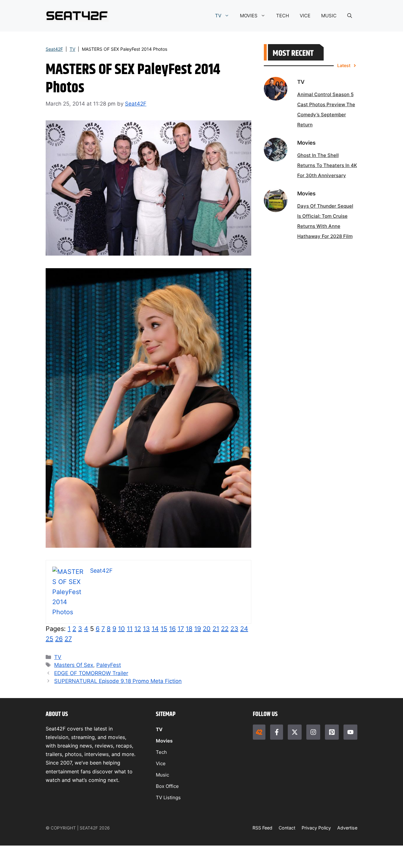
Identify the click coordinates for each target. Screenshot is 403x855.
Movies (164, 741)
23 (234, 629)
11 (130, 629)
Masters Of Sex (73, 665)
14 (155, 629)
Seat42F (54, 49)
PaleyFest (108, 665)
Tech (161, 752)
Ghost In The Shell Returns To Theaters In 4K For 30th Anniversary (327, 165)
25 (49, 639)
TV (218, 16)
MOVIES (249, 16)
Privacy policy (316, 827)
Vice (161, 763)
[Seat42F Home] (259, 732)
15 (164, 629)
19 (197, 629)
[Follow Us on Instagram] (313, 732)
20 (207, 629)
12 (137, 629)
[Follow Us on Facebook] (276, 732)
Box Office (167, 786)
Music (162, 775)
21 (216, 629)
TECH (282, 16)
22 (225, 629)
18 (189, 629)
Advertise (347, 827)
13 (146, 629)
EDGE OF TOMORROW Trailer (91, 673)
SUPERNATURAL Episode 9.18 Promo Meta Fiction (118, 681)
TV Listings (168, 797)
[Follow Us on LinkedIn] (332, 732)
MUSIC (329, 16)
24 (244, 629)
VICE (305, 16)
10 (121, 629)
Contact (287, 827)
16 (172, 629)
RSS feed (262, 827)
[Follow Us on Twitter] (295, 732)
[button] (349, 15)
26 (59, 639)
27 (68, 639)
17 (181, 629)
